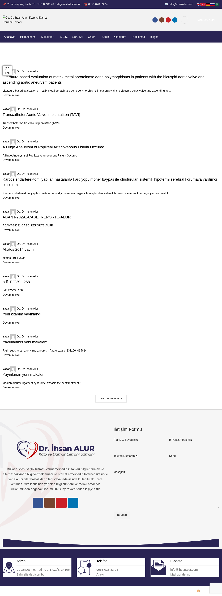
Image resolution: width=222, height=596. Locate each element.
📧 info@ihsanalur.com (179, 4)
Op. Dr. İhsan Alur (13, 590)
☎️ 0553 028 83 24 (96, 4)
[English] (199, 4)
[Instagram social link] (161, 20)
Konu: (172, 455)
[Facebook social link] (155, 20)
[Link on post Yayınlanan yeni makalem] (111, 233)
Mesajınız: (120, 472)
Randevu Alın (206, 20)
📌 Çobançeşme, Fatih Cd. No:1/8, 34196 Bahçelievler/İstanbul (41, 4)
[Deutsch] (208, 4)
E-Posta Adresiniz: (180, 439)
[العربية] (217, 4)
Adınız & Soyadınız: (126, 439)
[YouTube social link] (168, 20)
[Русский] (212, 4)
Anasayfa (8, 61)
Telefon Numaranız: (126, 455)
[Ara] (184, 19)
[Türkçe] (203, 4)
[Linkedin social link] (174, 20)
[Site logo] (29, 19)
